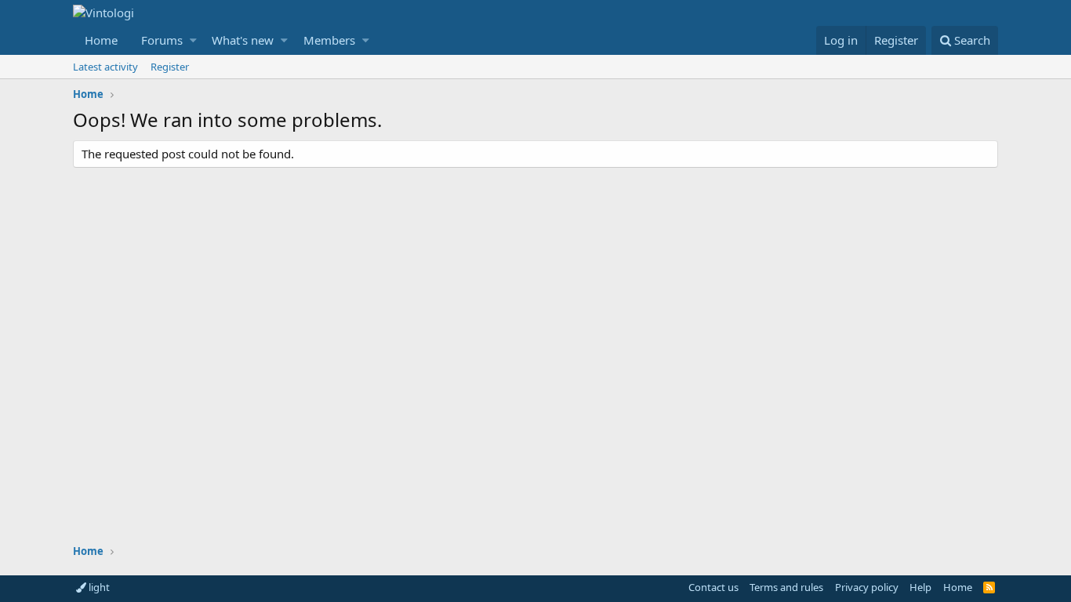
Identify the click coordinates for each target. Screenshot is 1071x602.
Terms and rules (786, 587)
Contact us (713, 587)
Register (170, 67)
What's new (243, 40)
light (98, 587)
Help (920, 587)
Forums (162, 40)
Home (101, 40)
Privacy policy (867, 587)
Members (329, 40)
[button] (193, 40)
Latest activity (105, 67)
